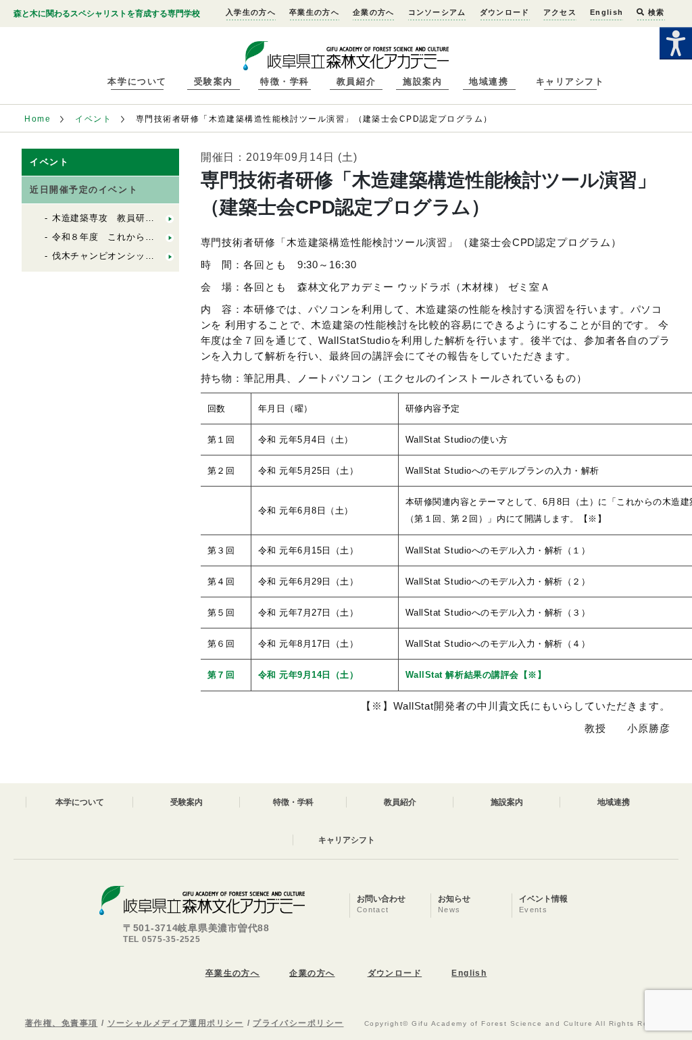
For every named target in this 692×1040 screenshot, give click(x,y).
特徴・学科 (285, 81)
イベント (93, 119)
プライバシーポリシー (298, 1023)
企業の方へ (374, 12)
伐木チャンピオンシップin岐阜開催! (127, 256)
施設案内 (422, 81)
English (606, 12)
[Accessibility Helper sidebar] (676, 43)
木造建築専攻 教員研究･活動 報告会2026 (141, 218)
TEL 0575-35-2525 (162, 939)
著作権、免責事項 (61, 1023)
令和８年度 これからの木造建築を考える (140, 237)
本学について (136, 81)
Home (37, 119)
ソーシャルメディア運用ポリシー (175, 1023)
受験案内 (213, 81)
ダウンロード (505, 12)
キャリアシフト (570, 81)
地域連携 (488, 81)
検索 (654, 12)
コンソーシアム (437, 12)
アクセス (559, 12)
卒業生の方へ (314, 12)
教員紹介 (356, 81)
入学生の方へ (251, 12)
